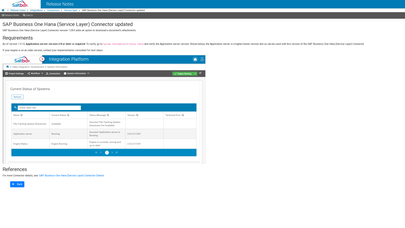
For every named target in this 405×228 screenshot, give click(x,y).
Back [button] (18, 184)
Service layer (70, 10)
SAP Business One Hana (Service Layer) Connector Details (71, 175)
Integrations (36, 10)
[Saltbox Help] (20, 4)
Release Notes (11, 15)
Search (29, 15)
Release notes (17, 10)
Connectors (53, 10)
